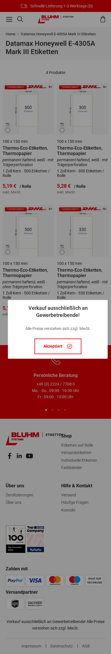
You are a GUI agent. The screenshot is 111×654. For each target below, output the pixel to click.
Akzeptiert (53, 346)
